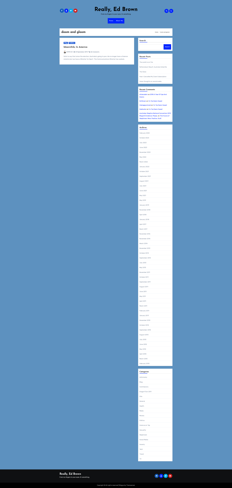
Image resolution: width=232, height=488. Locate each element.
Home (111, 20)
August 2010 (143, 335)
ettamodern (143, 94)
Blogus (121, 485)
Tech (141, 449)
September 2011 (145, 282)
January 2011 (144, 315)
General (142, 401)
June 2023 (143, 147)
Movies (141, 416)
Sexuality (142, 430)
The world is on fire (146, 62)
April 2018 (142, 215)
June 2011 (143, 291)
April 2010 (142, 354)
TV (140, 459)
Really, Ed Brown (116, 9)
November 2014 (144, 239)
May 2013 (142, 267)
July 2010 (142, 339)
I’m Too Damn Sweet (155, 101)
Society (142, 444)
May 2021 (142, 195)
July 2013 (142, 263)
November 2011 (144, 272)
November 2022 (145, 152)
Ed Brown (70, 52)
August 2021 (143, 181)
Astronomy (143, 377)
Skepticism (143, 435)
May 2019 (142, 200)
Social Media (143, 440)
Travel (141, 454)
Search (142, 41)
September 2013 (145, 258)
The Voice (142, 72)
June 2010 (143, 344)
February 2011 (144, 311)
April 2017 (142, 224)
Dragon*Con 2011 (145, 392)
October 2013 (144, 253)
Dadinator (142, 109)
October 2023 (144, 138)
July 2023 (143, 143)
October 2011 (144, 277)
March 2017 (143, 229)
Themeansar (130, 485)
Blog (65, 43)
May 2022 (142, 157)
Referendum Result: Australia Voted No (153, 67)
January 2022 (144, 167)
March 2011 (143, 306)
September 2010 (145, 330)
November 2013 (144, 248)
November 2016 (144, 234)
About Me (119, 20)
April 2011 (142, 301)
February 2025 (144, 133)
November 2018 (144, 210)
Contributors (143, 387)
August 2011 (143, 287)
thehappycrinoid (145, 105)
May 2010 (142, 349)
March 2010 (143, 359)
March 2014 (143, 243)
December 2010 (144, 320)
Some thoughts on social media (150, 81)
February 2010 (144, 363)
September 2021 (145, 176)
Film (140, 396)
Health (141, 406)
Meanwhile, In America (75, 47)
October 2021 (144, 171)
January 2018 (144, 219)
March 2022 (143, 162)
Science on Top (144, 425)
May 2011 (142, 296)
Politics (71, 43)
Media (141, 411)
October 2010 (144, 325)
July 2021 (142, 186)
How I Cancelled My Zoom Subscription (152, 76)
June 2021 (143, 191)
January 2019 (144, 205)
